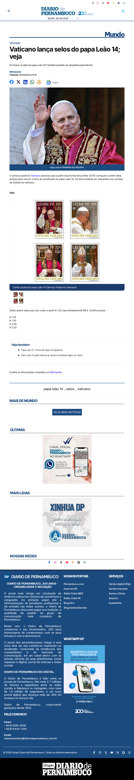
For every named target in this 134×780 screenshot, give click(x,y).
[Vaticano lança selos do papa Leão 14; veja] (11, 81)
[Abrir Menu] (9, 11)
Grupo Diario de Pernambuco (28, 752)
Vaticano (35, 175)
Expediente (115, 603)
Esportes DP (70, 588)
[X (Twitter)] (103, 3)
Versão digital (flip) (120, 584)
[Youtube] (108, 3)
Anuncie (113, 598)
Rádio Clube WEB (73, 593)
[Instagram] (98, 3)
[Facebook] (94, 3)
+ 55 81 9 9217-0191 (15, 728)
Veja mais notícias (67, 412)
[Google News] (119, 3)
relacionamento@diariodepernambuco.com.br (30, 738)
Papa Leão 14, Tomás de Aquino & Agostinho (42, 350)
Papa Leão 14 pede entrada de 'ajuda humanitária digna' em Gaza (51, 355)
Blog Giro (69, 603)
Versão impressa (118, 588)
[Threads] (113, 3)
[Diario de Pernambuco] (67, 11)
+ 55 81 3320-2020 (15, 725)
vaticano (83, 389)
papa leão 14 (53, 389)
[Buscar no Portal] (123, 11)
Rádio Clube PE (72, 598)
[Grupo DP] (67, 769)
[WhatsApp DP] (124, 3)
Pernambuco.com (74, 584)
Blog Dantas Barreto (75, 607)
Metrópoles (15, 71)
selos (70, 389)
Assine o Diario (117, 593)
